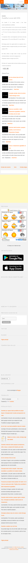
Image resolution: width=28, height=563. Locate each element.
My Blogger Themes (13, 548)
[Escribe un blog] (5, 68)
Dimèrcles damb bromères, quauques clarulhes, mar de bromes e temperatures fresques (17, 130)
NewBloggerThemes (14, 549)
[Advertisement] (14, 189)
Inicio (15, 167)
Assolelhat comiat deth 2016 (11, 18)
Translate (12, 401)
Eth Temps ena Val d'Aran (18, 547)
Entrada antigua (23, 167)
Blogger (19, 390)
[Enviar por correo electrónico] (3, 68)
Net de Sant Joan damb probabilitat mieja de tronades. (13, 426)
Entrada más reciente (6, 167)
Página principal (4, 339)
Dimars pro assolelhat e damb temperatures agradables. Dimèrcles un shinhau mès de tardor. (17, 111)
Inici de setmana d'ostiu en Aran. (8, 458)
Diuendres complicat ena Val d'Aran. (9, 526)
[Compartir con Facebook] (8, 68)
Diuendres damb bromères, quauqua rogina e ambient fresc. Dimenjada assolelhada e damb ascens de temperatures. (13, 500)
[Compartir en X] (6, 68)
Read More (16, 89)
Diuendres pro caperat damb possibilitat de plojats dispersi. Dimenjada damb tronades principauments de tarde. (13, 413)
